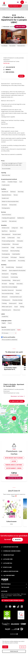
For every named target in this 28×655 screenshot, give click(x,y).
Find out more (20, 26)
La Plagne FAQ (7, 563)
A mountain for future (10, 547)
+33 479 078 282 (14, 475)
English (18, 2)
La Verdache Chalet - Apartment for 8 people (10, 368)
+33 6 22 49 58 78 (10, 67)
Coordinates (4, 45)
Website (8, 69)
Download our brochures (11, 551)
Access (14, 461)
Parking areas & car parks (13, 464)
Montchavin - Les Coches (12, 357)
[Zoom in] (26, 425)
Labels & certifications (10, 571)
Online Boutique (8, 555)
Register (18, 539)
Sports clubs (7, 567)
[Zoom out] (26, 428)
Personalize (14, 651)
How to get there (17, 401)
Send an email (10, 72)
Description (12, 45)
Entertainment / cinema (13, 468)
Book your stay (14, 6)
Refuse (22, 647)
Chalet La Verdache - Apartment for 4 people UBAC (15, 9)
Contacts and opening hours (13, 600)
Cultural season (11, 521)
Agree (5, 647)
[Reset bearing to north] (26, 430)
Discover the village (14, 478)
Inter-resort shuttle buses (14, 457)
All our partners (8, 575)
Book (21, 76)
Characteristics (21, 45)
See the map (6, 63)
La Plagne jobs (7, 559)
